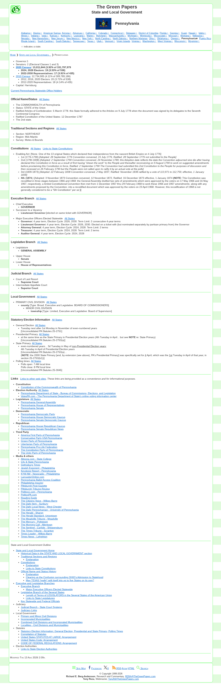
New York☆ (88, 38)
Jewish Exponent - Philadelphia (38, 468)
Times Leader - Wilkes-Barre (36, 533)
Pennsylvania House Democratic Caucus (43, 417)
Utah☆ (100, 41)
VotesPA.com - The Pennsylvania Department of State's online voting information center (69, 396)
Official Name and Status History (38, 571)
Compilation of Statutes (33, 634)
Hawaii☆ (193, 33)
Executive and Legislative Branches (35, 583)
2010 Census (23, 76)
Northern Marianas (138, 38)
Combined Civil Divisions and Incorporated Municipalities (52, 622)
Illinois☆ (25, 35)
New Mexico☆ (73, 38)
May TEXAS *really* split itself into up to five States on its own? (60, 580)
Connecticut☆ (118, 33)
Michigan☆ (133, 35)
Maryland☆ (101, 35)
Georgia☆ (175, 33)
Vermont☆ (110, 41)
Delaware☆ (131, 33)
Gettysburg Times (30, 464)
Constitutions (28, 562)
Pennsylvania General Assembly (38, 402)
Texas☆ (91, 41)
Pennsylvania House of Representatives (42, 405)
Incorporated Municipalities (35, 619)
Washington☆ (149, 41)
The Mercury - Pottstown (34, 521)
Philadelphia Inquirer (32, 482)
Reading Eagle (29, 497)
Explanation (32, 559)
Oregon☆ (175, 38)
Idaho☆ (202, 33)
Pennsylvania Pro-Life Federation (39, 447)
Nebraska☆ (198, 35)
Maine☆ (91, 35)
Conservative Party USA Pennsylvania (41, 438)
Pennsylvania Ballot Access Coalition (41, 479)
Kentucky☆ (66, 35)
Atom (124, 668)
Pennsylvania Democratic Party (38, 414)
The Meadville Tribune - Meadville (39, 518)
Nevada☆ (26, 38)
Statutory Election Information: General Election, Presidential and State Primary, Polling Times (72, 631)
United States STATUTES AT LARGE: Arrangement (48, 637)
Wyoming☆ (194, 41)
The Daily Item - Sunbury (34, 503)
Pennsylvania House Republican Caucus (43, 426)
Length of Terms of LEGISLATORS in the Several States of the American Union (69, 595)
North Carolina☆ (103, 38)
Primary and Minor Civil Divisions (39, 616)
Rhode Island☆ (28, 41)
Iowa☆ (45, 35)
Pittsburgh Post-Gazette (34, 485)
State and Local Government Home (35, 550)
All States (44, 99)
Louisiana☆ (79, 35)
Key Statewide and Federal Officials (40, 601)
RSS (118, 668)
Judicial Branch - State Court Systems (41, 607)
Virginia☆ (136, 41)
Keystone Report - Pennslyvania (38, 470)
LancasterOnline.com (32, 477)
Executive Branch (30, 586)
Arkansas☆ (78, 33)
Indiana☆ (35, 35)
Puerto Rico (205, 38)
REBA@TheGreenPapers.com (140, 676)
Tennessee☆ (79, 41)
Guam (184, 33)
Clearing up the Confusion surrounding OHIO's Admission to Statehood (64, 577)
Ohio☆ (152, 38)
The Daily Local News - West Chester (41, 506)
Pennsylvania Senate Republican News (42, 429)
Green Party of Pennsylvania (36, 441)
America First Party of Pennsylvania (40, 435)
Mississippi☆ (160, 35)
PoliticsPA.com (29, 494)
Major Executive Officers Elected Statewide (49, 589)
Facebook (96, 668)
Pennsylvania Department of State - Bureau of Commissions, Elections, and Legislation (68, 393)
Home (13, 54)
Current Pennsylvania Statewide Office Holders (36, 90)
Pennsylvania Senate (32, 408)
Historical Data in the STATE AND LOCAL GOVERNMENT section (56, 553)
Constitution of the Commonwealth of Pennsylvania (48, 387)
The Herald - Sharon (32, 512)
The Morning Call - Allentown (36, 524)
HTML (131, 668)
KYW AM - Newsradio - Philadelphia (40, 473)
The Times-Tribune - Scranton (37, 530)
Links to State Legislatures (40, 598)
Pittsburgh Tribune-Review (35, 488)
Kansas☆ (54, 35)
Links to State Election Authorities (39, 649)
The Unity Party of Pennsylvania (38, 453)
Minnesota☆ (146, 35)
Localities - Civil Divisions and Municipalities (44, 625)
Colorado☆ (103, 33)
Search (144, 668)
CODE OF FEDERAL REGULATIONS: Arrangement (49, 643)
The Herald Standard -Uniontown (39, 515)
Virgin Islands (123, 41)
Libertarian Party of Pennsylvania (39, 444)
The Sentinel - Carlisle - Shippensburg (42, 527)
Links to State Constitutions (58, 148)
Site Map (81, 668)
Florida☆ (164, 33)
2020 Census (23, 67)
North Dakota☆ (120, 38)
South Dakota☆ (63, 41)
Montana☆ (185, 35)
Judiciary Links (29, 610)
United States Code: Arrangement (39, 640)
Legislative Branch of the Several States (42, 592)
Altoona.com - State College (36, 459)
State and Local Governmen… (35, 54)
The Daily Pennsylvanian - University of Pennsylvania (50, 509)
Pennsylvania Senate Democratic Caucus (43, 420)
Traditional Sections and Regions (39, 556)
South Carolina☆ (46, 41)
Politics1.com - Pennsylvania (36, 491)
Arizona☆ (66, 33)
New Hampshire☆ (41, 38)
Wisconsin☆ (180, 41)
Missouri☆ (174, 35)
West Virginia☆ (165, 41)
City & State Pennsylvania (35, 462)
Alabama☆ (26, 33)
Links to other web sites (33, 378)
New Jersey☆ (58, 38)
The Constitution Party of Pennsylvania (42, 450)
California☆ (91, 33)
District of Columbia (148, 33)
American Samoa (52, 33)
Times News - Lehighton (34, 536)
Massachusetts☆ (117, 35)
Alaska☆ (37, 33)
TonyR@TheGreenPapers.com (123, 679)
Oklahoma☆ (163, 38)
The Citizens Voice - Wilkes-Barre (39, 500)
